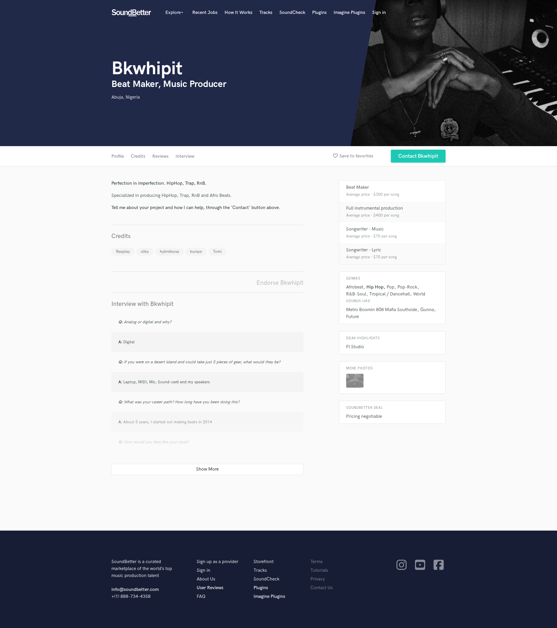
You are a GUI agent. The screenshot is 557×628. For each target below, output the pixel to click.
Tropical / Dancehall (389, 294)
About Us (206, 579)
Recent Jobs (205, 12)
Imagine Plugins (349, 12)
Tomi (217, 251)
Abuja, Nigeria (125, 97)
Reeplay (123, 251)
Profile (117, 156)
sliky (145, 251)
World (419, 294)
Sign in (379, 12)
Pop (390, 287)
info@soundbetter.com (135, 589)
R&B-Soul (356, 294)
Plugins (319, 12)
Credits (138, 156)
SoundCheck (292, 12)
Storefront (264, 562)
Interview (185, 156)
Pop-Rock (407, 287)
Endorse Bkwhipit (279, 282)
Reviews (160, 156)
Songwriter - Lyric (363, 250)
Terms (316, 562)
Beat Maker (357, 187)
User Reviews (210, 588)
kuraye (196, 251)
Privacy (317, 579)
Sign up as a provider (217, 562)
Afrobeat (354, 287)
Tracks (265, 12)
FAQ (201, 596)
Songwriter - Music (365, 229)
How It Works (238, 12)
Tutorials (319, 570)
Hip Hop (375, 287)
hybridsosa (169, 251)
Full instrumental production (374, 208)
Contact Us (321, 588)
